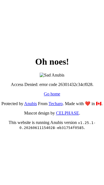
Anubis (30, 103)
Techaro (56, 103)
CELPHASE (67, 113)
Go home (52, 94)
